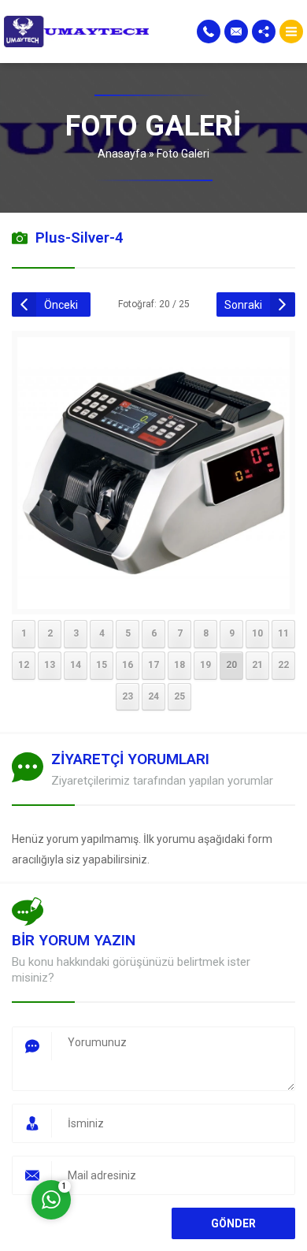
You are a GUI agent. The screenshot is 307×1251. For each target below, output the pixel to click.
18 (179, 664)
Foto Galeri (183, 153)
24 (153, 696)
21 (257, 664)
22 (283, 664)
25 (179, 696)
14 (75, 664)
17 (153, 664)
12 (23, 664)
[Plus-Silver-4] (153, 598)
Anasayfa (122, 153)
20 (231, 664)
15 (101, 664)
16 (127, 664)
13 (49, 664)
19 (205, 664)
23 (127, 696)
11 (283, 633)
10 (257, 633)
